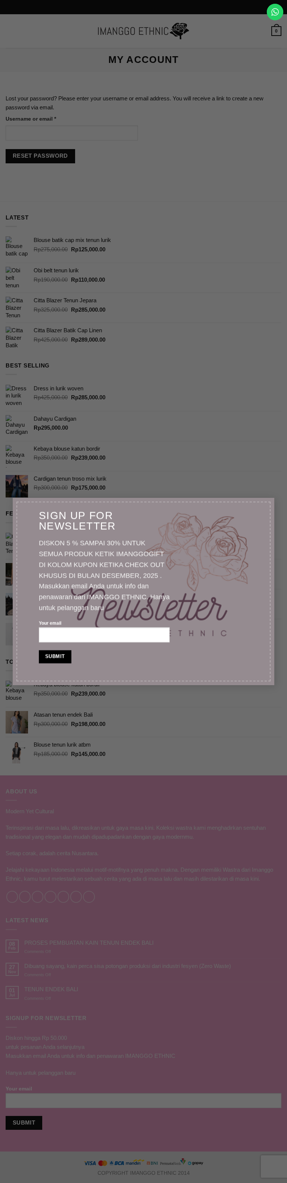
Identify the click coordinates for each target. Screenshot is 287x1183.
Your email (50, 623)
